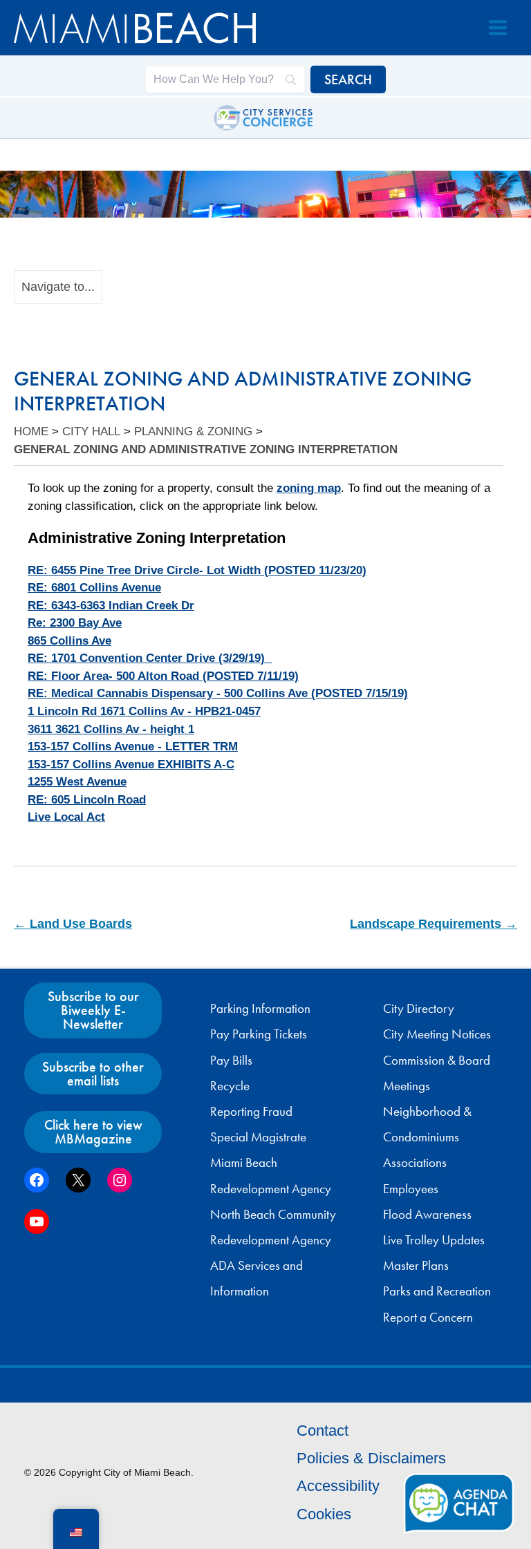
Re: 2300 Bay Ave (75, 622)
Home (31, 431)
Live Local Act (66, 817)
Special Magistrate (258, 1137)
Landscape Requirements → (433, 924)
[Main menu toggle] (497, 27)
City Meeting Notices (437, 1034)
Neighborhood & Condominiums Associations (427, 1137)
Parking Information (260, 1008)
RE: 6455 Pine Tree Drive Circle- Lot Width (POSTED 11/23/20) (197, 570)
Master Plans (416, 1265)
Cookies (324, 1514)
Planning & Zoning (193, 431)
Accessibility (338, 1485)
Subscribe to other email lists (93, 1073)
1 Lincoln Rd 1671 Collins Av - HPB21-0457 (144, 711)
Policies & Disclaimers (371, 1458)
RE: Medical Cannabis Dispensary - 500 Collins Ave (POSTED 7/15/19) (218, 693)
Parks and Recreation (437, 1291)
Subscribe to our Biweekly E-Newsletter (93, 1010)
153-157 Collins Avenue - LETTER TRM (133, 746)
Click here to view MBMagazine (93, 1131)
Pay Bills (231, 1060)
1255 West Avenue (77, 781)
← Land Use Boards (73, 924)
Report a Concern (428, 1317)
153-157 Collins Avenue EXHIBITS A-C (131, 764)
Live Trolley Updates (434, 1240)
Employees (410, 1189)
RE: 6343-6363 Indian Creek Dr (111, 605)
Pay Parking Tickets (258, 1034)
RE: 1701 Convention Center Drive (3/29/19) (150, 658)
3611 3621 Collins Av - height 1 (111, 729)
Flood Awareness (427, 1214)
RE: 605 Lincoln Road (87, 799)
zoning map (309, 488)
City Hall (91, 431)
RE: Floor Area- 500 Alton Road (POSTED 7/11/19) (163, 676)
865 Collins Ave (69, 640)
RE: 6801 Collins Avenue (94, 587)
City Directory (418, 1008)
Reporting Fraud (251, 1111)
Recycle (230, 1086)
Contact (322, 1430)
